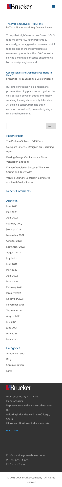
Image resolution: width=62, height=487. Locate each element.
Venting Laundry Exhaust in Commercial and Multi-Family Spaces (28, 180)
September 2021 (15, 310)
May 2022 (11, 270)
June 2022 (12, 264)
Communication (44, 27)
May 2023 (11, 212)
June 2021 (11, 328)
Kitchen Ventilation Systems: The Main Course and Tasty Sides (27, 169)
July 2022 (11, 258)
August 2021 (13, 316)
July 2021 (11, 322)
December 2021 (14, 299)
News (9, 371)
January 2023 (13, 229)
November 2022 (15, 235)
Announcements (15, 353)
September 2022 (15, 247)
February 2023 (14, 223)
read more (12, 430)
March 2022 (12, 281)
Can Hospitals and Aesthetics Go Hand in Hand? (29, 74)
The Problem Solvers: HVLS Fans (24, 24)
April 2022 (12, 276)
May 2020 (12, 339)
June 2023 (12, 206)
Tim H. (12, 27)
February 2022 (14, 287)
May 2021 (11, 333)
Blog (32, 27)
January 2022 (13, 293)
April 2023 (12, 218)
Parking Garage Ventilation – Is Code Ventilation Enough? (26, 159)
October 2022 (14, 241)
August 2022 (13, 252)
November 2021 (15, 305)
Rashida (13, 79)
